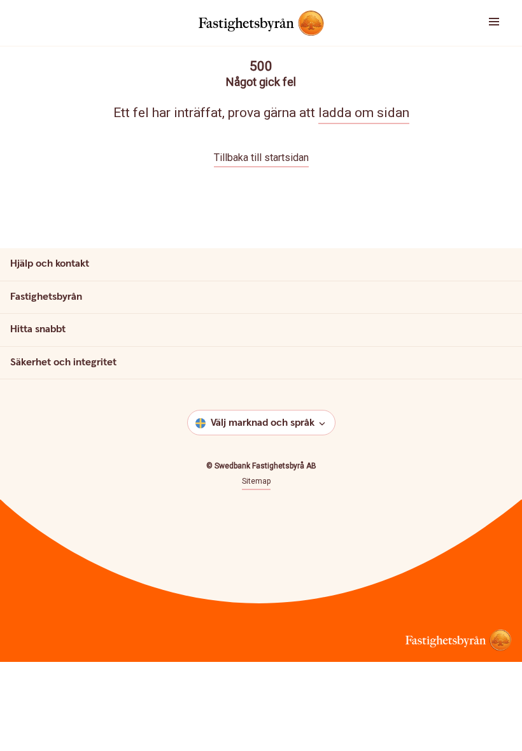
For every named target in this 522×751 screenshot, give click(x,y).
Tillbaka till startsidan (261, 157)
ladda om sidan (363, 112)
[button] (478, 23)
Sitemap (256, 481)
